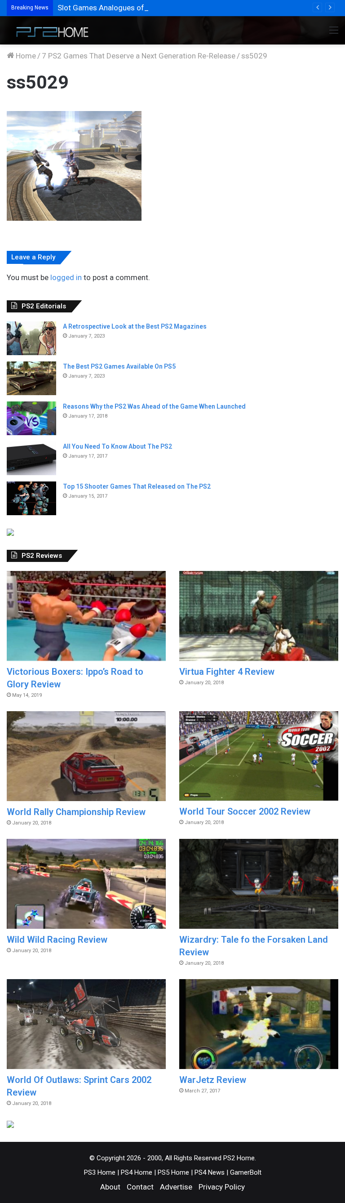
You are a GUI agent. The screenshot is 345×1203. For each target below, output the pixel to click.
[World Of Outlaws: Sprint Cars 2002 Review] (86, 1024)
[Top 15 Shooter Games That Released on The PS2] (31, 498)
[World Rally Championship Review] (86, 756)
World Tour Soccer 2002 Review (244, 811)
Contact (140, 1186)
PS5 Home (173, 1172)
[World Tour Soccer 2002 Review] (258, 756)
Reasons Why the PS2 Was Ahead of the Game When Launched (154, 406)
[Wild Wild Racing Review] (86, 884)
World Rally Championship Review (76, 811)
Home (25, 55)
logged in (66, 277)
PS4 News (210, 1172)
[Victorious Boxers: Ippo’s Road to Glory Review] (86, 616)
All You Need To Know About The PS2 (117, 446)
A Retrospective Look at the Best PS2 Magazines (135, 326)
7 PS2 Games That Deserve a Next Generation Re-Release (138, 55)
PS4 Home (136, 1172)
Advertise (176, 1186)
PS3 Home (99, 1172)
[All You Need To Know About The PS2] (31, 458)
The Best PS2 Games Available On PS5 (119, 366)
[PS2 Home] (49, 30)
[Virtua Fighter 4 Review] (258, 616)
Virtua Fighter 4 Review (226, 671)
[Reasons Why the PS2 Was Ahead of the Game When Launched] (31, 418)
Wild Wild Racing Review (57, 939)
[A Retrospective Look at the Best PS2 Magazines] (31, 338)
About (110, 1186)
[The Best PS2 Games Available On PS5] (31, 378)
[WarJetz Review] (258, 1024)
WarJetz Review (212, 1079)
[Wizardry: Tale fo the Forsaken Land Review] (258, 884)
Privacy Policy (222, 1186)
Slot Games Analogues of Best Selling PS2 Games (142, 7)
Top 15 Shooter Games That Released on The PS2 (137, 486)
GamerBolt (245, 1172)
